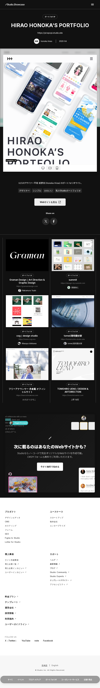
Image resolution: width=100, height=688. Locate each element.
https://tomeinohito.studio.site (73, 339)
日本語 (44, 665)
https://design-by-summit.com (73, 283)
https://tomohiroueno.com (72, 395)
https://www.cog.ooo (27, 339)
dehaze (92, 4)
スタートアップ (56, 517)
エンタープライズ (57, 526)
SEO (7, 534)
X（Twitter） (11, 640)
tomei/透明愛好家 (73, 335)
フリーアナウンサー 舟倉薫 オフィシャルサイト (27, 390)
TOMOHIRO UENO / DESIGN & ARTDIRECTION (72, 390)
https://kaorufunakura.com (27, 395)
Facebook (48, 640)
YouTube (26, 640)
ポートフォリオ (50, 16)
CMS (7, 522)
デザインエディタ (12, 517)
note (37, 640)
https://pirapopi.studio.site (50, 33)
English (55, 665)
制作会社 (54, 522)
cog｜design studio (27, 335)
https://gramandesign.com (27, 286)
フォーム (9, 530)
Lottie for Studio (12, 542)
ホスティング (10, 526)
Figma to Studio (12, 538)
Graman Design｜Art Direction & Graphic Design (27, 281)
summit (73, 280)
